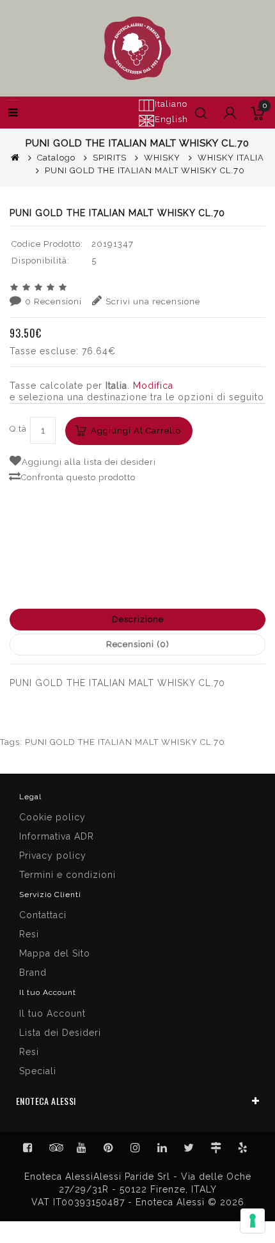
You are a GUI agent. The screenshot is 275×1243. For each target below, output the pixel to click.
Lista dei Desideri (60, 1033)
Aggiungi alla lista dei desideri (89, 462)
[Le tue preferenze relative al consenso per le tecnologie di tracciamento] (252, 1220)
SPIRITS (110, 157)
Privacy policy (52, 855)
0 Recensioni (53, 301)
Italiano (171, 104)
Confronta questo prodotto (78, 477)
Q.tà (18, 429)
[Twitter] (55, 1147)
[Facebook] (28, 1147)
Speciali (37, 1071)
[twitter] (189, 1147)
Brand (33, 972)
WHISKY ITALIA (231, 157)
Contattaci (43, 915)
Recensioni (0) (137, 644)
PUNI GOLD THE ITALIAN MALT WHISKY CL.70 (125, 742)
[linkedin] (162, 1147)
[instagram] (135, 1147)
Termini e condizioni (67, 875)
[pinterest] (108, 1147)
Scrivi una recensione (153, 301)
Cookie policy (52, 817)
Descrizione (138, 619)
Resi (29, 934)
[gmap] (216, 1147)
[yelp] (243, 1147)
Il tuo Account (52, 1013)
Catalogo (56, 157)
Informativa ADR (56, 836)
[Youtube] (81, 1147)
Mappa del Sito (54, 953)
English (171, 119)
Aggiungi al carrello (136, 430)
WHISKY (162, 157)
